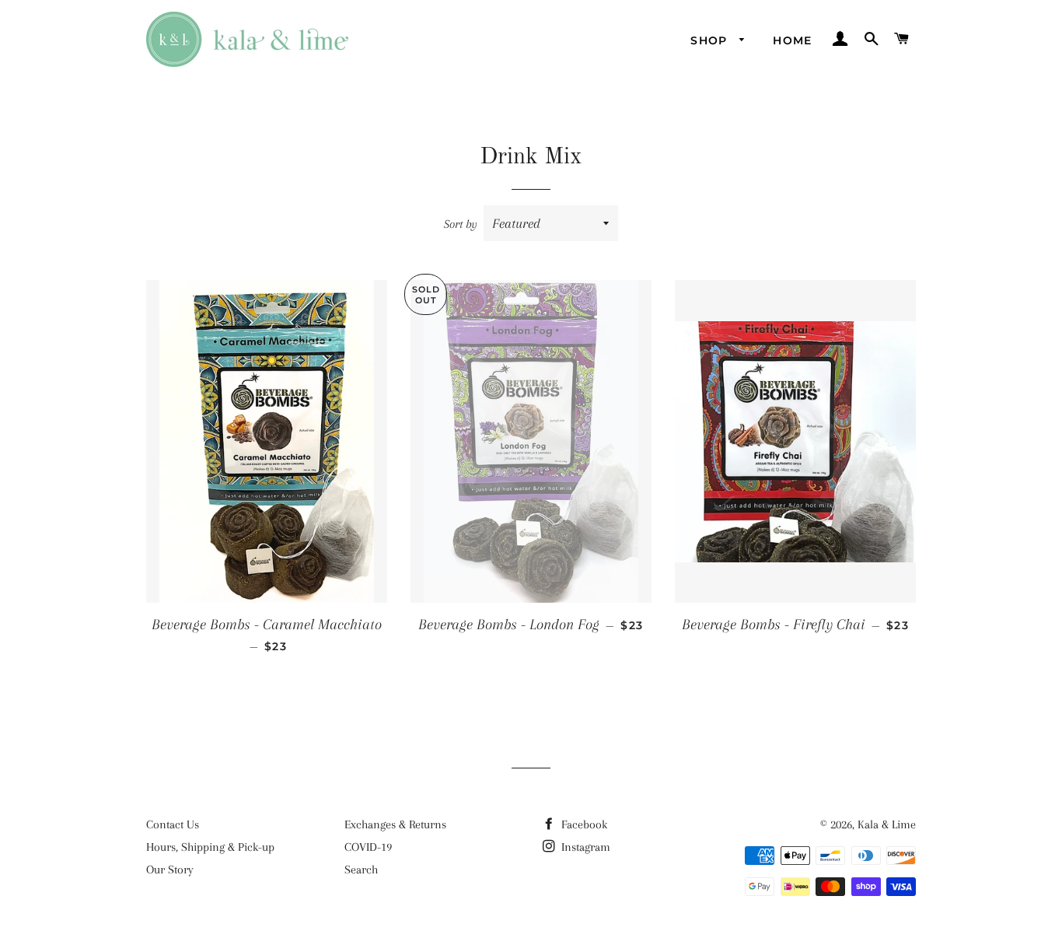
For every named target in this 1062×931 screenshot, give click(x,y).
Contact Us (172, 824)
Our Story (170, 870)
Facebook (582, 824)
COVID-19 (368, 847)
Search (361, 870)
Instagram (584, 847)
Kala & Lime (887, 824)
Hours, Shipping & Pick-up (210, 847)
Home (792, 40)
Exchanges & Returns (395, 824)
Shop (711, 40)
